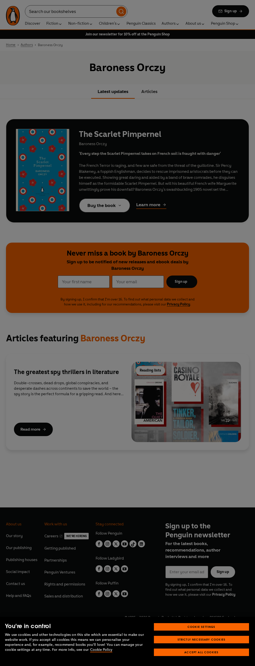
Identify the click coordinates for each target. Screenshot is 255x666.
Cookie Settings (201, 627)
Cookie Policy (101, 650)
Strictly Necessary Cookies (202, 639)
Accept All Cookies (201, 652)
